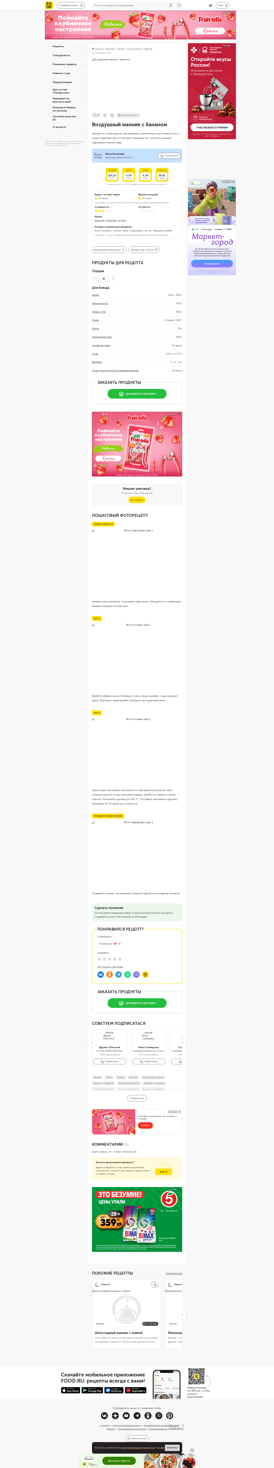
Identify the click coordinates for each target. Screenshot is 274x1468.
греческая (111, 220)
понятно (172, 1448)
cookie (160, 1447)
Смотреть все (174, 1273)
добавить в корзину (141, 393)
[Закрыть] (183, 1425)
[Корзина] (210, 5)
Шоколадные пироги (153, 1077)
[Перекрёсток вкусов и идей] (82, 100)
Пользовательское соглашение (157, 1425)
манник (97, 1077)
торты (109, 1077)
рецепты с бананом (103, 1083)
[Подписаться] (155, 1285)
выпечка (133, 1077)
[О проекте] (82, 127)
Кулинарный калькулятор (107, 249)
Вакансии (111, 1429)
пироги (121, 1077)
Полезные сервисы (65, 64)
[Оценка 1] (99, 959)
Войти (163, 1172)
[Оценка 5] (119, 959)
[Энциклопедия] (82, 82)
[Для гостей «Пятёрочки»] (82, 91)
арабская (99, 220)
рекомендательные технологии (138, 1447)
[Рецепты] (82, 46)
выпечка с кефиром (153, 1089)
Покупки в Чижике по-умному (64, 109)
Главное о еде (61, 73)
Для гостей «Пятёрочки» (61, 91)
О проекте (59, 126)
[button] (92, 1042)
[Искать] (179, 5)
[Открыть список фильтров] (171, 5)
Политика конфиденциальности (126, 1425)
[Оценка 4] (114, 959)
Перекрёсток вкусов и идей (62, 100)
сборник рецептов (103, 1089)
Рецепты (58, 46)
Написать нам (138, 1438)
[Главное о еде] (82, 73)
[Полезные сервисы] (82, 64)
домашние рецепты (128, 1083)
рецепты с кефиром (154, 1083)
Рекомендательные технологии (132, 1429)
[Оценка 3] (109, 959)
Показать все (137, 1098)
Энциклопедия (62, 82)
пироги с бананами (128, 1089)
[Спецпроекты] (82, 55)
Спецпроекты (61, 55)
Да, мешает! (136, 500)
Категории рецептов (158, 1429)
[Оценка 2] (104, 959)
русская (121, 220)
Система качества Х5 (64, 118)
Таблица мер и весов (142, 249)
